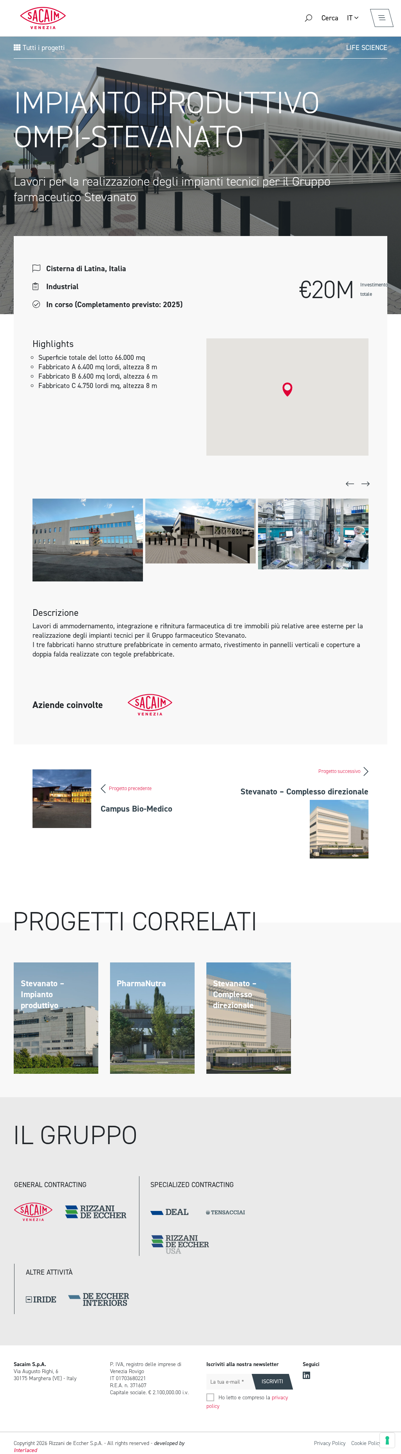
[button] (287, 389)
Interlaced (25, 1450)
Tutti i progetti (43, 47)
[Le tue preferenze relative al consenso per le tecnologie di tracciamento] (387, 1440)
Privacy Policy (329, 1443)
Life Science (366, 47)
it (349, 18)
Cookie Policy (366, 1443)
